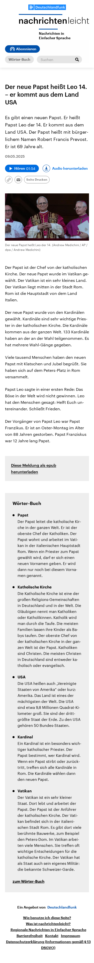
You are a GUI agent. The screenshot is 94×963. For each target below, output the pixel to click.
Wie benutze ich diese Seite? (47, 918)
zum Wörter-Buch (28, 882)
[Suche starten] (77, 59)
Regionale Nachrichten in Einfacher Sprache (48, 930)
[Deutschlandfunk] (47, 7)
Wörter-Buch (19, 59)
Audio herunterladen (70, 168)
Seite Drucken (36, 179)
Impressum (70, 936)
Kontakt (51, 936)
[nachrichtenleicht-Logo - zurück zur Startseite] (54, 21)
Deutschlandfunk (62, 907)
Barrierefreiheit (30, 936)
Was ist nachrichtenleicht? (48, 924)
